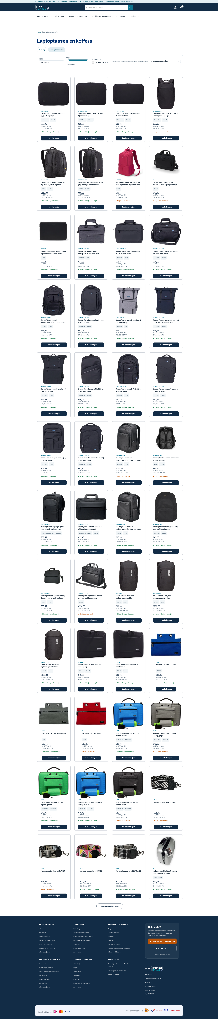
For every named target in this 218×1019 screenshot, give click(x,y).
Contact (148, 982)
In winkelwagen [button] (53, 138)
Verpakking (77, 971)
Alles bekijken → (45, 952)
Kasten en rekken (114, 944)
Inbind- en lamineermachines (49, 971)
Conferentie (43, 983)
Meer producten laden (110, 906)
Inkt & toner (113, 959)
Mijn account (150, 990)
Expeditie (76, 979)
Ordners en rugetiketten (47, 940)
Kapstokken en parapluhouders (119, 948)
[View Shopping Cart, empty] (181, 7)
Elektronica (78, 924)
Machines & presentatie (49, 959)
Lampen (111, 940)
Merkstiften (42, 933)
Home (39, 32)
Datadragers (77, 929)
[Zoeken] (130, 7)
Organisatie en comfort (116, 929)
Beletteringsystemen (46, 968)
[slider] (68, 60)
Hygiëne (76, 968)
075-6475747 (127, 1)
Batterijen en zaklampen (81, 983)
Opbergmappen (44, 936)
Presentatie (43, 964)
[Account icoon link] (175, 7)
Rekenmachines (44, 979)
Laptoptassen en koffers (81, 940)
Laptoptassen (57, 50)
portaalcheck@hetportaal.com (162, 941)
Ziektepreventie (113, 933)
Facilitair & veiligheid (82, 959)
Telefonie (76, 944)
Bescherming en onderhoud (83, 936)
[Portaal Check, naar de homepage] (157, 969)
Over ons (148, 974)
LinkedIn (151, 994)
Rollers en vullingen (45, 944)
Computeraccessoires (81, 933)
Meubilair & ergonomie (118, 924)
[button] (51, 16)
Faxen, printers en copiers (117, 971)
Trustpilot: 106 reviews (68, 1)
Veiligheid (76, 975)
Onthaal (111, 936)
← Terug (42, 50)
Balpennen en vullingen (47, 948)
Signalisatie (43, 975)
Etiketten (42, 929)
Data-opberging (79, 948)
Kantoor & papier (46, 924)
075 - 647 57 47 (162, 948)
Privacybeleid (150, 986)
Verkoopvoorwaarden (153, 978)
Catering (76, 964)
